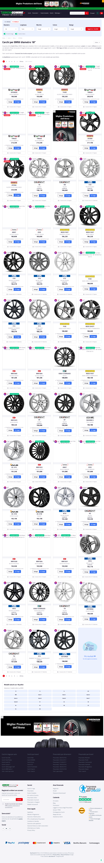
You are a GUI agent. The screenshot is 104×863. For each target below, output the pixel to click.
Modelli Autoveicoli (32, 804)
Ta (39, 185)
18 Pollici (20, 38)
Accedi (55, 791)
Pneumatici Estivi (32, 798)
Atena (90, 138)
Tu (14, 656)
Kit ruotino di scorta (32, 795)
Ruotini (51, 13)
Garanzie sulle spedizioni (34, 823)
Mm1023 (14, 420)
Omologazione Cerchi (59, 812)
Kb (65, 185)
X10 (90, 185)
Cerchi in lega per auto (9, 754)
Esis (39, 232)
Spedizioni (30, 812)
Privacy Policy (31, 830)
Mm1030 (14, 561)
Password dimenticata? (59, 793)
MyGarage (57, 13)
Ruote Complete (45, 13)
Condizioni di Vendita (33, 821)
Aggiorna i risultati (93, 29)
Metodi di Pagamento (33, 814)
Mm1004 (39, 373)
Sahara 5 (90, 420)
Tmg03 (89, 92)
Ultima (21, 61)
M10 (64, 513)
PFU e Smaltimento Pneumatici (36, 819)
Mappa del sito (57, 814)
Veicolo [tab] (8, 22)
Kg (90, 513)
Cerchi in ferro (21, 34)
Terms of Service (65, 854)
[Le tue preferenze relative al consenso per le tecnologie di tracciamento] (101, 860)
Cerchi (29, 13)
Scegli (39, 29)
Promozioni (56, 805)
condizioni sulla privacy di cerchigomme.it (12, 806)
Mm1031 (65, 561)
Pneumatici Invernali (33, 800)
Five (90, 279)
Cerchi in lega (10, 34)
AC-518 (14, 514)
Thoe (39, 92)
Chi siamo (55, 801)
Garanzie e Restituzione (34, 817)
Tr (65, 608)
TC (63, 856)
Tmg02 (14, 138)
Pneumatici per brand (86, 754)
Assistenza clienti (58, 817)
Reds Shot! (90, 326)
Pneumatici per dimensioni (62, 754)
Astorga (90, 609)
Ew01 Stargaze (65, 373)
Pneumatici (35, 13)
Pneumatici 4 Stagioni (33, 802)
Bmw (14, 38)
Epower (14, 92)
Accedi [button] (92, 13)
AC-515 (14, 467)
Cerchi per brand (33, 754)
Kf (39, 420)
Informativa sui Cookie (33, 828)
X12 (64, 278)
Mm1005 (14, 373)
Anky (14, 232)
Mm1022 (39, 467)
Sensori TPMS (57, 810)
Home (3, 38)
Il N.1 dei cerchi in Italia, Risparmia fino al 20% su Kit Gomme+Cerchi (52, 8)
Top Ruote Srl (52, 856)
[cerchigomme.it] (13, 13)
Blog (54, 803)
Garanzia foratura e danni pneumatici (37, 826)
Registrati (55, 788)
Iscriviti (19, 799)
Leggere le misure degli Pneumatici (62, 808)
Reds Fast (65, 232)
